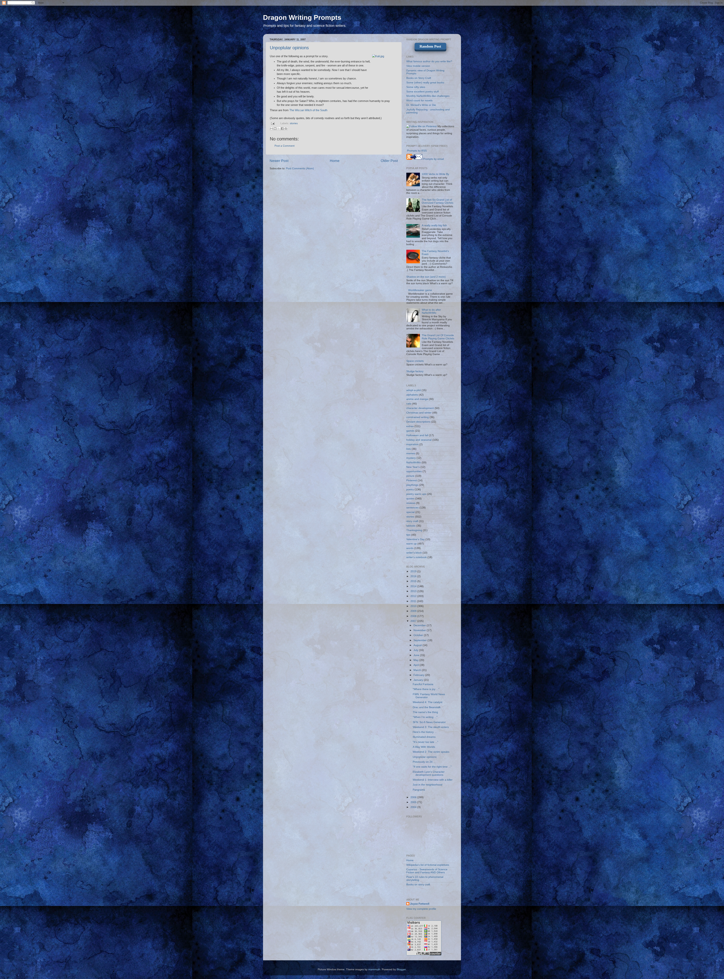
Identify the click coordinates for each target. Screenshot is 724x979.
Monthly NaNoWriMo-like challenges (427, 96)
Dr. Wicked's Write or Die (421, 105)
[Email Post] (272, 123)
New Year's (413, 467)
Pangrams (419, 789)
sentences (412, 507)
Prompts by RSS (416, 150)
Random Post (430, 46)
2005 (413, 802)
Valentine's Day (415, 539)
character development (420, 408)
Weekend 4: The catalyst (427, 702)
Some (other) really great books (425, 82)
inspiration (412, 444)
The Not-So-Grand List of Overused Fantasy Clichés (437, 201)
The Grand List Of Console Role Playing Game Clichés (438, 337)
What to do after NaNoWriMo (431, 311)
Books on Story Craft (418, 78)
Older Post (389, 161)
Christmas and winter (419, 412)
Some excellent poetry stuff (422, 91)
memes (410, 453)
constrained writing (417, 417)
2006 (413, 797)
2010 (413, 606)
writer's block (414, 552)
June (416, 655)
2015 (413, 581)
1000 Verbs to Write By (435, 174)
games (410, 430)
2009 (413, 611)
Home (335, 161)
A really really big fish (434, 225)
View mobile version (418, 66)
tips (408, 534)
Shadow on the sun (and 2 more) (426, 276)
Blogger (401, 969)
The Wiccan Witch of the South (308, 110)
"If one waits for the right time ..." (432, 766)
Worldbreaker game (420, 290)
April (416, 665)
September (420, 640)
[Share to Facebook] (282, 128)
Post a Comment (285, 145)
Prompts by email (433, 159)
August (418, 645)
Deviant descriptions (418, 421)
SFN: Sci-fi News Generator (429, 722)
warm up (411, 543)
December (420, 625)
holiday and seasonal (419, 439)
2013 (413, 591)
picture (410, 475)
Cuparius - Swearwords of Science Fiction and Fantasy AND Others (426, 871)
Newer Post (279, 161)
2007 (413, 621)
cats (408, 403)
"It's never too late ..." (425, 742)
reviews (410, 503)
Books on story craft (418, 884)
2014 (413, 586)
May (416, 660)
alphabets (412, 394)
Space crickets (415, 361)
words (409, 548)
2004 (413, 807)
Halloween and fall (417, 435)
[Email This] (271, 128)
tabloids (411, 525)
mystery (411, 458)
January (418, 680)
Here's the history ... (425, 732)
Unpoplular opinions (289, 47)
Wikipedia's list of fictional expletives (427, 864)
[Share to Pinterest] (286, 128)
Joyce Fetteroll (419, 903)
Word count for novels (419, 100)
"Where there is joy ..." (426, 689)
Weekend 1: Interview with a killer (432, 779)
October (418, 635)
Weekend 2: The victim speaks (431, 751)
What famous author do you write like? (429, 61)
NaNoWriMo (413, 462)
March (417, 670)
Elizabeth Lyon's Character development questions (429, 773)
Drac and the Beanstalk (427, 707)
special (410, 512)
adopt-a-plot (413, 390)
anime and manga (417, 399)
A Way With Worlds (424, 747)
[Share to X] (279, 128)
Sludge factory (414, 371)
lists (408, 449)
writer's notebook (416, 557)
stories (294, 123)
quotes (410, 498)
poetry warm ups (416, 494)
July (416, 650)
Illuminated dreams (424, 737)
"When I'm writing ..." (425, 717)
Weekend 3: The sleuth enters (431, 727)
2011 (413, 601)
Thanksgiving (414, 530)
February (419, 675)
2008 (413, 616)
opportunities (414, 471)
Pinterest (411, 480)
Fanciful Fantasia (423, 684)
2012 (413, 596)
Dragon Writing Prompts (302, 17)
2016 (413, 576)
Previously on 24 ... (424, 761)
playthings (412, 485)
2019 (413, 571)
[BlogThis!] (275, 128)
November (420, 630)
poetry (410, 489)
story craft (412, 521)
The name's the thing (425, 712)
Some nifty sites (415, 87)
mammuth (374, 969)
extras (410, 426)
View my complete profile (421, 908)
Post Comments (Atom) (300, 168)
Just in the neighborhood (427, 784)
